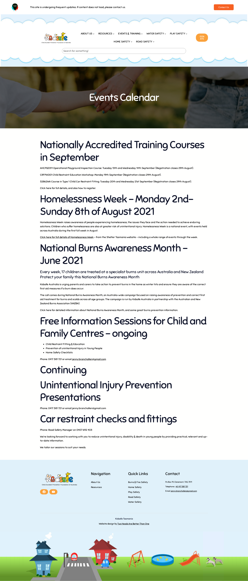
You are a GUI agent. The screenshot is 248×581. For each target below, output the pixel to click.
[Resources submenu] (113, 33)
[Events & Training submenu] (142, 33)
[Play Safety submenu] (186, 33)
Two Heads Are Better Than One (133, 523)
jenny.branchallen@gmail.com (89, 359)
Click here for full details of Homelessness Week (67, 237)
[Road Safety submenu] (153, 41)
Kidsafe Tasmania (124, 518)
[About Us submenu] (93, 33)
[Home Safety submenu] (131, 41)
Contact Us (223, 7)
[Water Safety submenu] (165, 33)
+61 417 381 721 (182, 486)
